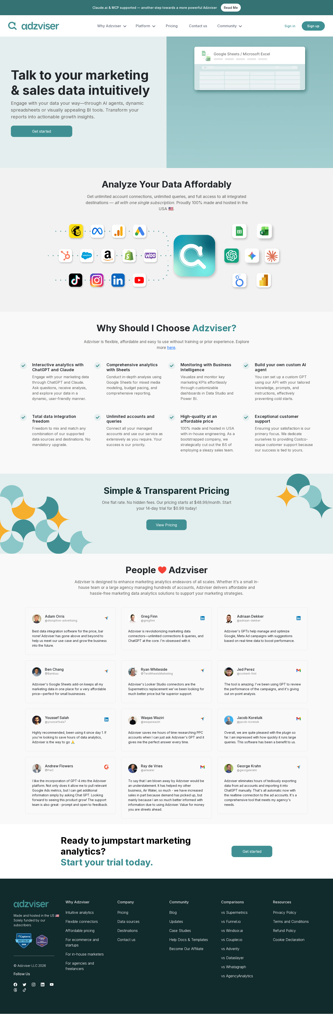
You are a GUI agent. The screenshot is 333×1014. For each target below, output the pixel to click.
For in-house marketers (84, 954)
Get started (41, 131)
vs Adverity (230, 948)
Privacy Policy (284, 912)
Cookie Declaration (288, 939)
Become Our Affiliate (186, 948)
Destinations (127, 930)
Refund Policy (284, 930)
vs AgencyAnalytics (237, 976)
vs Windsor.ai (232, 930)
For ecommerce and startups (82, 942)
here (171, 347)
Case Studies (180, 930)
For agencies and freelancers (79, 966)
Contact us (198, 26)
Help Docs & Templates (188, 939)
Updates (176, 921)
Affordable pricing (79, 930)
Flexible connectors (81, 921)
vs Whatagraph (233, 967)
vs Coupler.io (231, 939)
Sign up (313, 26)
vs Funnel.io (231, 921)
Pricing (172, 26)
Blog (173, 912)
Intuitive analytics (79, 912)
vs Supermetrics (234, 912)
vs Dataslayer (232, 957)
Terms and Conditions (291, 921)
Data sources (128, 921)
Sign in (290, 26)
